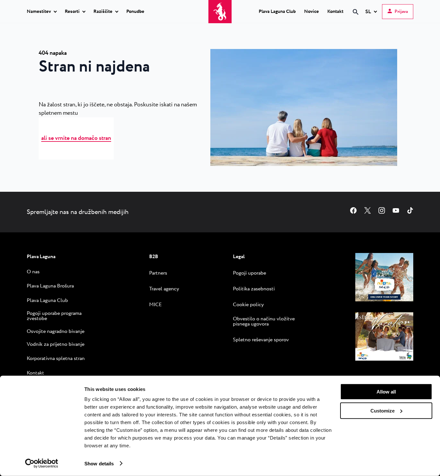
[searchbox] (301, 23)
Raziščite (102, 11)
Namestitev (39, 11)
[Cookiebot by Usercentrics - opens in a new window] (42, 463)
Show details (99, 463)
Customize (382, 410)
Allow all (386, 391)
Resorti (72, 11)
